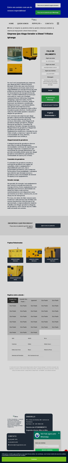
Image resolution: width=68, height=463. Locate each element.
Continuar (34, 459)
